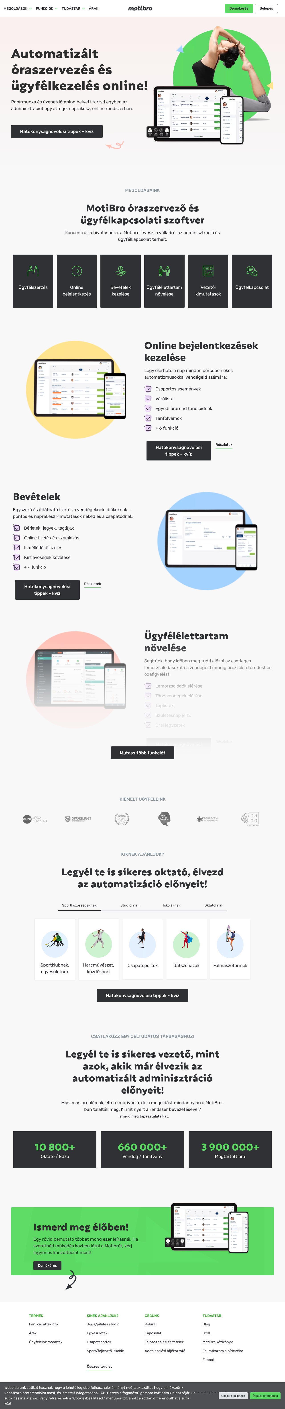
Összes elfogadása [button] (265, 1395)
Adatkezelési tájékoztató (165, 1351)
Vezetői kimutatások (208, 291)
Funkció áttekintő (43, 1324)
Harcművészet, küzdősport (98, 968)
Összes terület (99, 1366)
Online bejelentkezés (77, 291)
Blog (206, 1324)
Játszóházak (186, 965)
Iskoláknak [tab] (171, 905)
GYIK (206, 1333)
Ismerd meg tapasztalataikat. (143, 1116)
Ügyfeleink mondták (45, 1342)
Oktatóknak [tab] (213, 905)
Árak (93, 8)
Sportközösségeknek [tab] (79, 905)
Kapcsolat (153, 1333)
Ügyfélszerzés (33, 287)
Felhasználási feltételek (164, 1342)
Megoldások (15, 8)
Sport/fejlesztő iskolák (105, 1351)
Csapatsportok (143, 965)
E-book (209, 1360)
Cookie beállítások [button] (233, 1395)
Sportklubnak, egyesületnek (55, 968)
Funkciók (44, 8)
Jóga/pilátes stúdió (103, 1324)
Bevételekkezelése (120, 291)
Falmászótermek (230, 965)
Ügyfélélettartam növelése (164, 291)
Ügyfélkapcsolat (252, 287)
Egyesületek (97, 1333)
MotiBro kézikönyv (218, 1342)
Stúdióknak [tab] (129, 905)
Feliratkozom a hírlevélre (223, 1351)
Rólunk (150, 1324)
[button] (239, 8)
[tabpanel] (142, 949)
